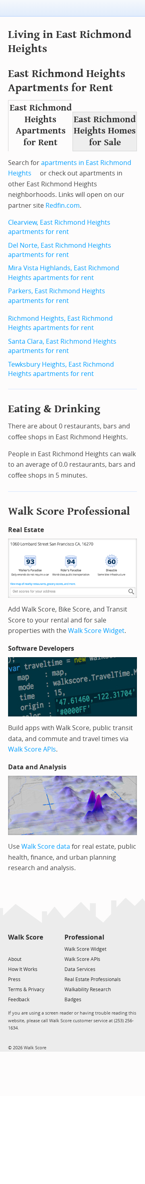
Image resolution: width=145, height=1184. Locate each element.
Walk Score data (45, 846)
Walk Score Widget (96, 631)
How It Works (22, 969)
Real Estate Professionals (92, 979)
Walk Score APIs (32, 749)
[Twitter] (12, 948)
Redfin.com (63, 205)
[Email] (37, 948)
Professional (84, 937)
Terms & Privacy (26, 989)
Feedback (18, 999)
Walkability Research (87, 989)
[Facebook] (25, 948)
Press (14, 979)
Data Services (79, 969)
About (14, 959)
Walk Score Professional (69, 511)
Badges (72, 999)
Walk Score (25, 937)
